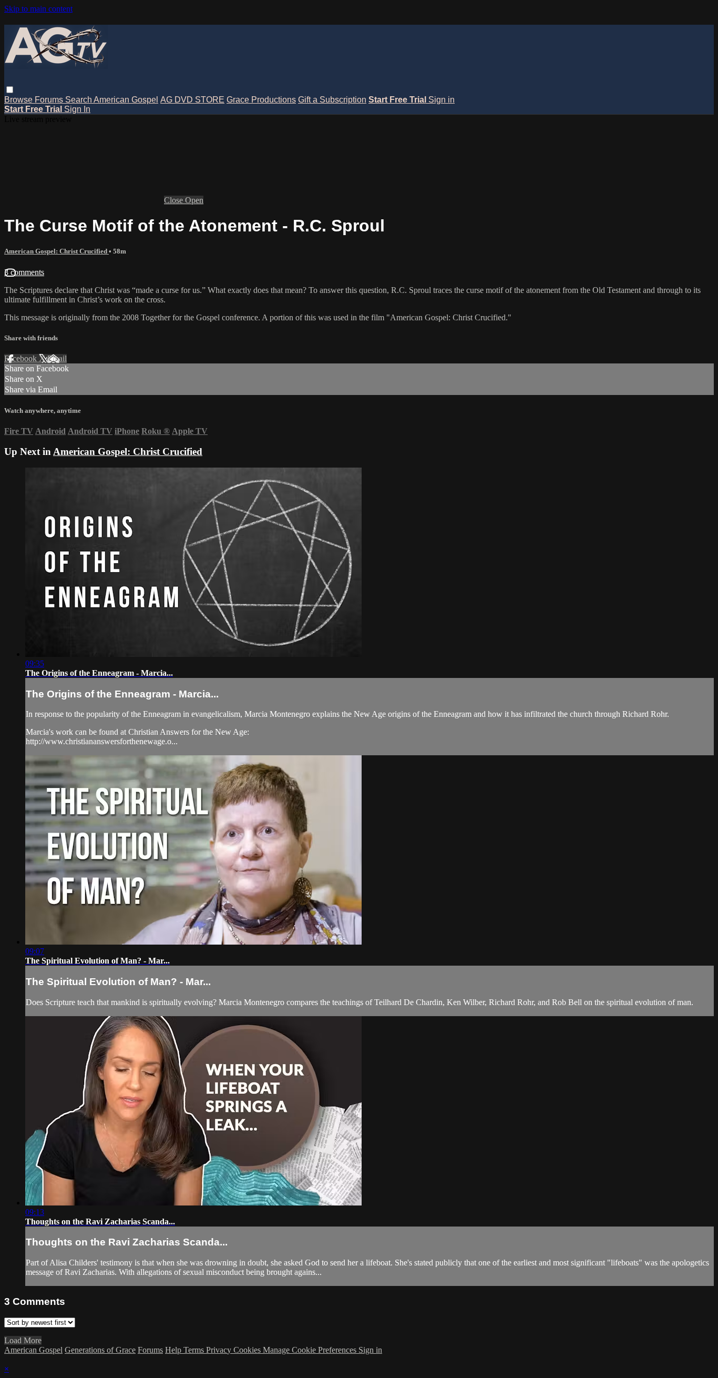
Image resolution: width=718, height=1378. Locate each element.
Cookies (248, 1349)
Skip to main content (38, 8)
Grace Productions (261, 99)
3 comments (24, 272)
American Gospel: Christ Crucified (56, 251)
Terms (194, 1349)
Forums (50, 99)
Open (194, 200)
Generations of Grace (100, 1349)
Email (57, 358)
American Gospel (126, 99)
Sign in (441, 99)
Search (79, 99)
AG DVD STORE (192, 99)
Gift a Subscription (332, 99)
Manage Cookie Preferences (310, 1349)
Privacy (219, 1349)
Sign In (77, 109)
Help (174, 1349)
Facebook (21, 358)
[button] (9, 89)
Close (174, 200)
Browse (19, 99)
